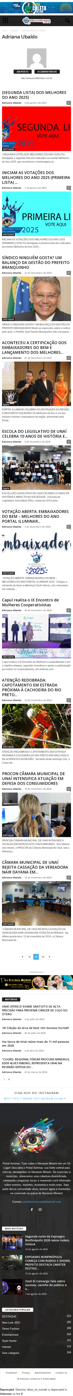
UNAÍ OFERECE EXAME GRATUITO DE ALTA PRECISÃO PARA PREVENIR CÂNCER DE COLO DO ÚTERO (35, 1010)
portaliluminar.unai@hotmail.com (42, 1201)
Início (4, 30)
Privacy (26, 1372)
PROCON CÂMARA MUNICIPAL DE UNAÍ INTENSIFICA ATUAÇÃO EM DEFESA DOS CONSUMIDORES (33, 778)
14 (42, 956)
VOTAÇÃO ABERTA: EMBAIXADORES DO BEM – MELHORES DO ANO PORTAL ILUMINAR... (35, 516)
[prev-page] (4, 1079)
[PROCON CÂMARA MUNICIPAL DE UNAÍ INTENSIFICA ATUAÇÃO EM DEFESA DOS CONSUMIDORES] (36, 815)
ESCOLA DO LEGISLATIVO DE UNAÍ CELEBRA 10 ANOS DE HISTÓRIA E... (34, 434)
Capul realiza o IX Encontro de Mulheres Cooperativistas (30, 602)
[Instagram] (40, 1210)
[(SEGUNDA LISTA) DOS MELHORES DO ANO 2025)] (36, 128)
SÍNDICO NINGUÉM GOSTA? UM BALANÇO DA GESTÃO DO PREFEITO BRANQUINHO (36, 262)
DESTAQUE (8, 149)
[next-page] (9, 1079)
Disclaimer (11, 1372)
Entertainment (10, 1334)
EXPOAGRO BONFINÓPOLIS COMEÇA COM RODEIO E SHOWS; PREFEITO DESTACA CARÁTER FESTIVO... (47, 1262)
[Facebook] (33, 1210)
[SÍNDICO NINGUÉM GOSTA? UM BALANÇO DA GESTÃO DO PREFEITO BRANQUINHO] (36, 299)
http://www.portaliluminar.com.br (36, 78)
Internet (6, 1346)
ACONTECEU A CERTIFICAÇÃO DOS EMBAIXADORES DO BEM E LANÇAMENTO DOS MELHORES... (34, 347)
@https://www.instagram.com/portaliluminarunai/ (36, 1098)
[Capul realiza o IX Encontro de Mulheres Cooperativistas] (36, 636)
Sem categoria (10, 1353)
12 (29, 956)
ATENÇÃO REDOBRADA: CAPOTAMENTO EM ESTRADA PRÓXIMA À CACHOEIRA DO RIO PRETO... (31, 687)
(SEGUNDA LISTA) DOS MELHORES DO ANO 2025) (34, 95)
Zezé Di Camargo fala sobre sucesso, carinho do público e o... (46, 1285)
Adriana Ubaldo (11, 102)
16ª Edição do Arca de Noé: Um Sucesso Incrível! (35, 1028)
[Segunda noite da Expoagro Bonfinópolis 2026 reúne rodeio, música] (12, 1242)
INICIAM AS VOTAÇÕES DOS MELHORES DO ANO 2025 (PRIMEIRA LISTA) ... (36, 177)
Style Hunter (9, 1340)
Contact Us (61, 1372)
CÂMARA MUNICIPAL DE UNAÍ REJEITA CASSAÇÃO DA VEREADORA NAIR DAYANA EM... (35, 867)
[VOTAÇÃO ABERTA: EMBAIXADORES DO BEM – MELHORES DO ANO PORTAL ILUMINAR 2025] (36, 552)
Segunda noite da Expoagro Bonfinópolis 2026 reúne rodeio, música (47, 1240)
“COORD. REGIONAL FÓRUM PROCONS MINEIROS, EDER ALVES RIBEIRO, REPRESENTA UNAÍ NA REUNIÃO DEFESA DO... (36, 1063)
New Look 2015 (11, 1322)
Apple (6, 404)
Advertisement (43, 1372)
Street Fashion (10, 1328)
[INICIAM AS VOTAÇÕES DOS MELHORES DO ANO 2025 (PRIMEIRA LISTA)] (36, 214)
